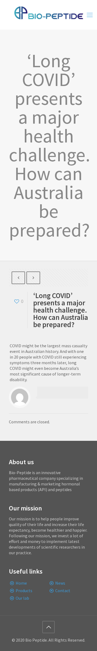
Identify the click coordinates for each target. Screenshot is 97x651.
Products (24, 590)
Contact (62, 590)
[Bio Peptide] (48, 15)
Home (21, 583)
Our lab (22, 598)
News (60, 583)
